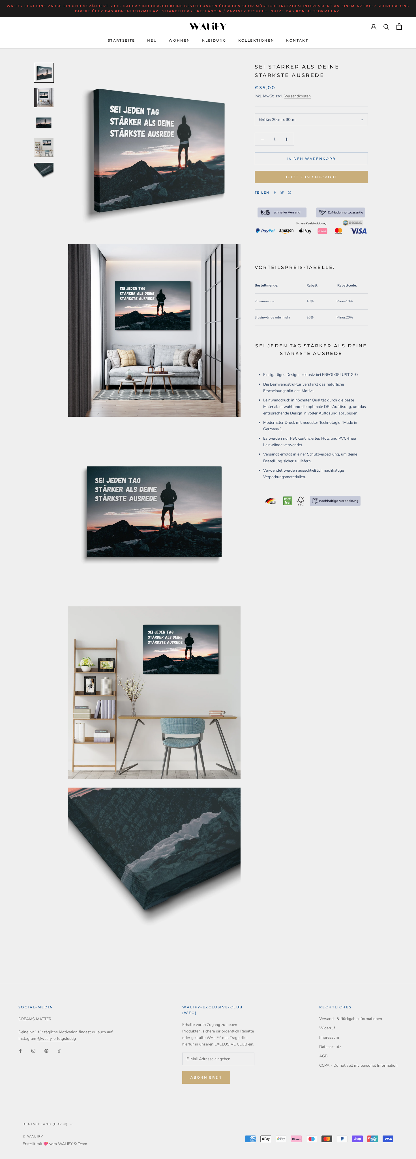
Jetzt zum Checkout (311, 177)
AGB (323, 1056)
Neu (152, 40)
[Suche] (386, 26)
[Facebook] (274, 192)
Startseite (121, 40)
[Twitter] (282, 192)
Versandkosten (297, 96)
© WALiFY (33, 1136)
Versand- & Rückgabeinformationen (350, 1018)
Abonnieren (206, 1077)
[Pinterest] (289, 192)
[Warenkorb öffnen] (399, 26)
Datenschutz (330, 1046)
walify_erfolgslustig (56, 1038)
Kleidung (214, 40)
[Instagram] (33, 1050)
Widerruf (327, 1028)
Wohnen (179, 40)
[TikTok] (59, 1050)
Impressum (329, 1037)
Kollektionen (256, 40)
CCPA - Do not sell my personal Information (358, 1065)
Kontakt (297, 40)
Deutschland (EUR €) (45, 1124)
